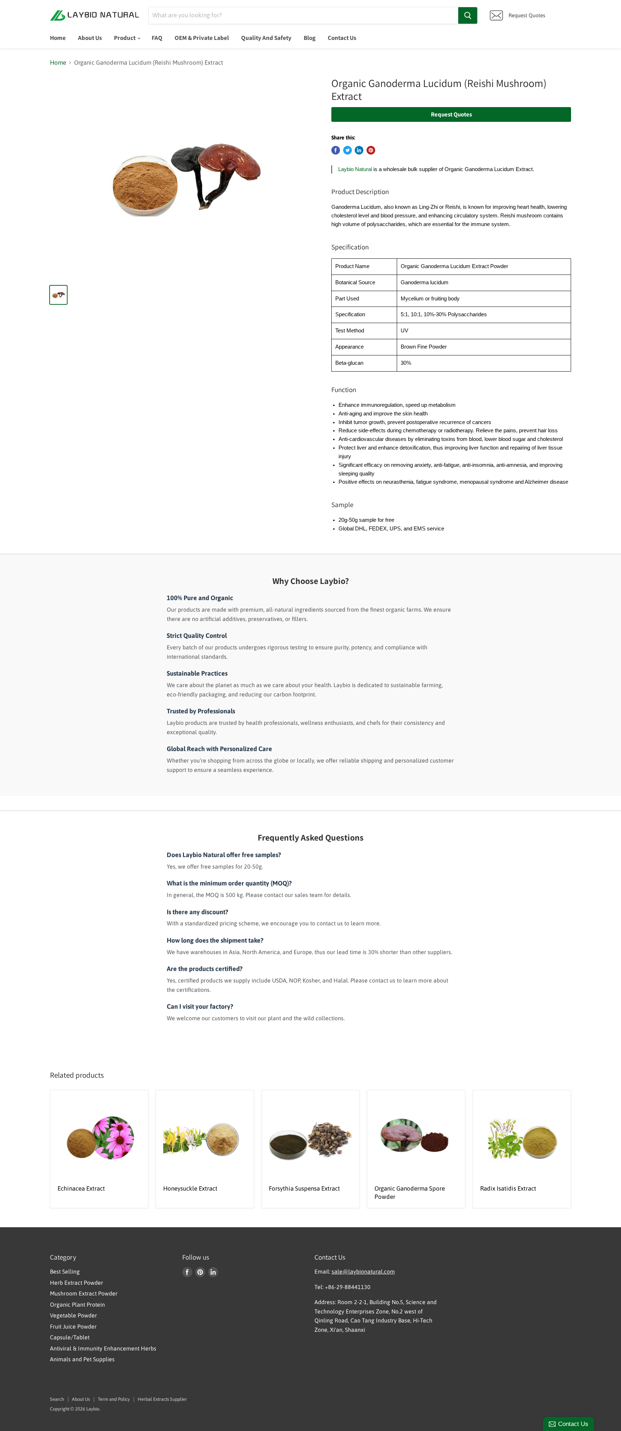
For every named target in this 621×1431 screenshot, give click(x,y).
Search (57, 1399)
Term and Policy (114, 1399)
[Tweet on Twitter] (347, 150)
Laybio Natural (355, 169)
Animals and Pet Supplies (82, 1359)
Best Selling (65, 1271)
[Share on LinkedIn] (359, 150)
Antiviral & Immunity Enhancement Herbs (103, 1348)
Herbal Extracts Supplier (162, 1399)
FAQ (157, 38)
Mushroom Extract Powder (84, 1293)
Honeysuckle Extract (190, 1188)
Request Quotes (451, 114)
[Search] (467, 15)
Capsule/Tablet (69, 1337)
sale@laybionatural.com (363, 1271)
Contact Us (342, 38)
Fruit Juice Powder (73, 1326)
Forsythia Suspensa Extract (304, 1188)
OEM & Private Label (202, 38)
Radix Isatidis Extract (508, 1188)
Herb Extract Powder (76, 1282)
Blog (310, 38)
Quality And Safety (266, 38)
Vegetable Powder (73, 1315)
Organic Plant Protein (77, 1304)
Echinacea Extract (81, 1188)
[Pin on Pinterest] (371, 150)
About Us (90, 38)
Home (58, 38)
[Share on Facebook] (335, 150)
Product (125, 38)
